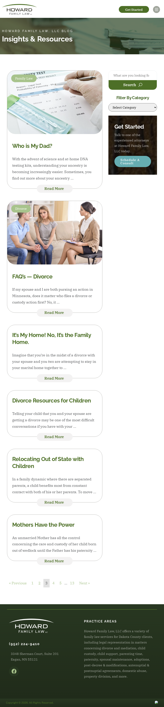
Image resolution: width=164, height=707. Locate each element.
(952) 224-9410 (24, 644)
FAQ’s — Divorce (32, 276)
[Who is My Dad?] (54, 132)
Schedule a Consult (130, 161)
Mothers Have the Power (43, 524)
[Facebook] (14, 671)
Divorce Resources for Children (51, 400)
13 (72, 583)
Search (129, 84)
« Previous (18, 583)
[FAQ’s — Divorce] (54, 263)
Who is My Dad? (32, 146)
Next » (84, 583)
